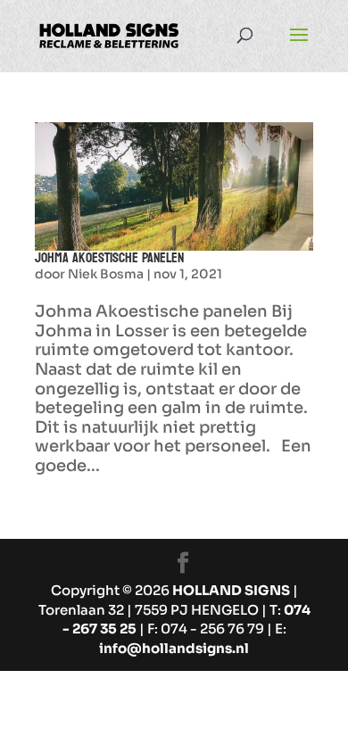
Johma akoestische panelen (109, 257)
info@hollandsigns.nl (174, 648)
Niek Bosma (106, 274)
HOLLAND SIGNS (231, 590)
